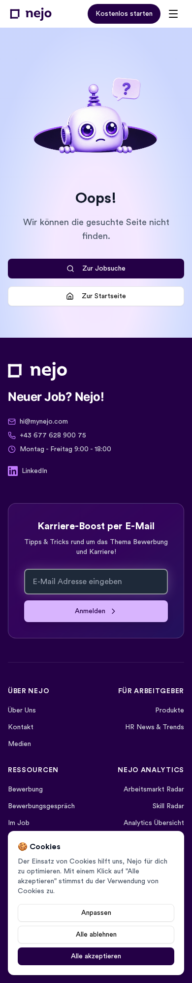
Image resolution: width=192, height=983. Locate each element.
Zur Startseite (104, 296)
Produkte (169, 710)
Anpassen (96, 912)
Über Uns (22, 710)
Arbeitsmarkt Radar (154, 789)
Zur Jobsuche (104, 268)
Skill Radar (168, 806)
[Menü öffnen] (173, 14)
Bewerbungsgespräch (41, 806)
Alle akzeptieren (96, 956)
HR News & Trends (154, 727)
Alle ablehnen (96, 934)
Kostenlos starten (124, 13)
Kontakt (20, 727)
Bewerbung (25, 789)
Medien (19, 744)
